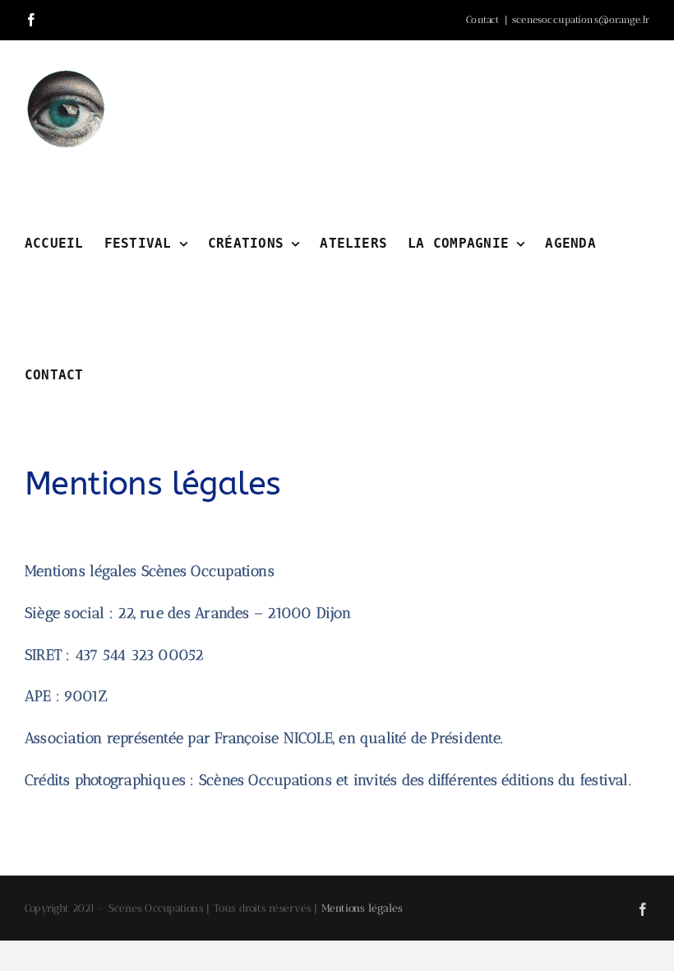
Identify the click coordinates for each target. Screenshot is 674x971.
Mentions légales (362, 908)
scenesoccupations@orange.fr (580, 20)
